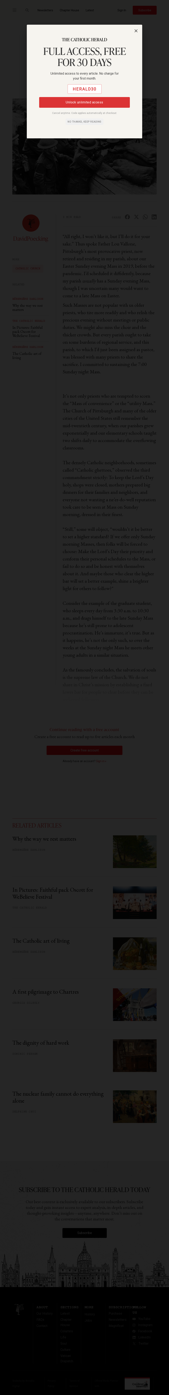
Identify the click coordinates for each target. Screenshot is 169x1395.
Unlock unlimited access (84, 102)
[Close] (136, 31)
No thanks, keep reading (84, 121)
